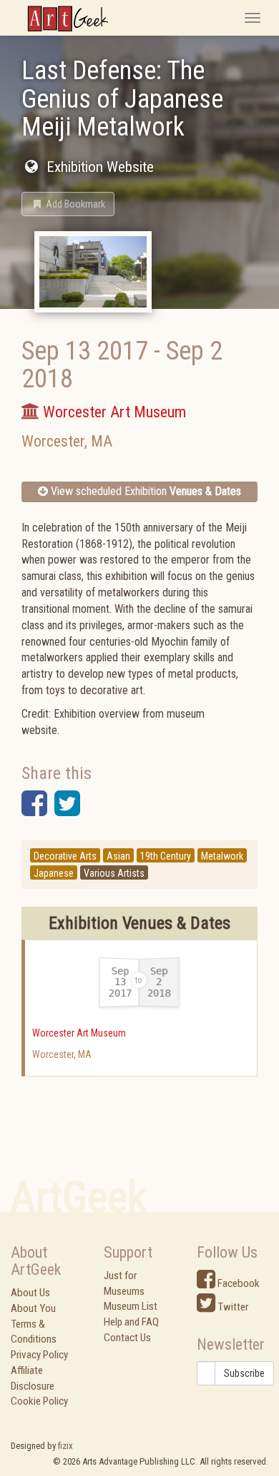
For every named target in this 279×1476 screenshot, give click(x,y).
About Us (30, 1292)
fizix (65, 1445)
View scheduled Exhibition (144, 491)
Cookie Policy (39, 1401)
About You (33, 1308)
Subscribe (244, 1373)
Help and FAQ (131, 1321)
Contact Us (127, 1337)
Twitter (231, 1307)
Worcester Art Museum (79, 1033)
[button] (67, 204)
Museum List (130, 1306)
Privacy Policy (39, 1354)
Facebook (237, 1283)
